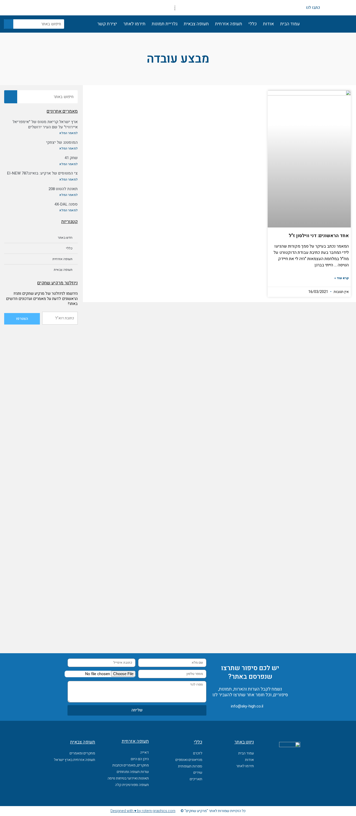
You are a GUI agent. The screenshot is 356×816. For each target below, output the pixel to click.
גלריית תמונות (164, 24)
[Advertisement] (41, 408)
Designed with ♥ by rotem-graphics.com (143, 811)
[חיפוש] (8, 24)
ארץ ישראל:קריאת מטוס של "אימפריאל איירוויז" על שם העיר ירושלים (45, 124)
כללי (252, 24)
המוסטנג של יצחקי (62, 142)
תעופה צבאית (196, 24)
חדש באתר (65, 237)
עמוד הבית (290, 24)
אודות (268, 24)
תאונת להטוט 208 (63, 189)
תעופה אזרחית (228, 24)
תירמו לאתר (134, 24)
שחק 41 (71, 158)
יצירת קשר (107, 24)
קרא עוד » (341, 278)
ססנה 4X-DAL (66, 204)
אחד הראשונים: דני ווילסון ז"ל (319, 235)
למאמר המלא (68, 133)
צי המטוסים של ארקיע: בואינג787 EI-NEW (42, 173)
